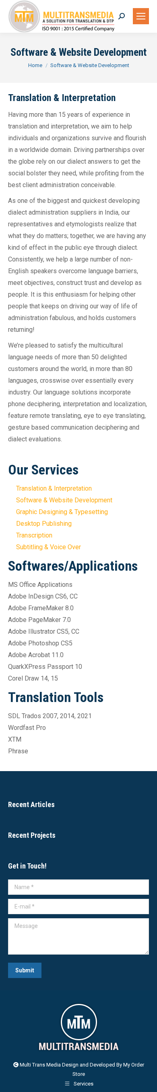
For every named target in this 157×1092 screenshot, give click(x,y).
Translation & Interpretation (54, 488)
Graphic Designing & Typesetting (62, 512)
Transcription (34, 535)
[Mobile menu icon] (141, 16)
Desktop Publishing (44, 523)
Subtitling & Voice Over (48, 547)
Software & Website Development (64, 500)
